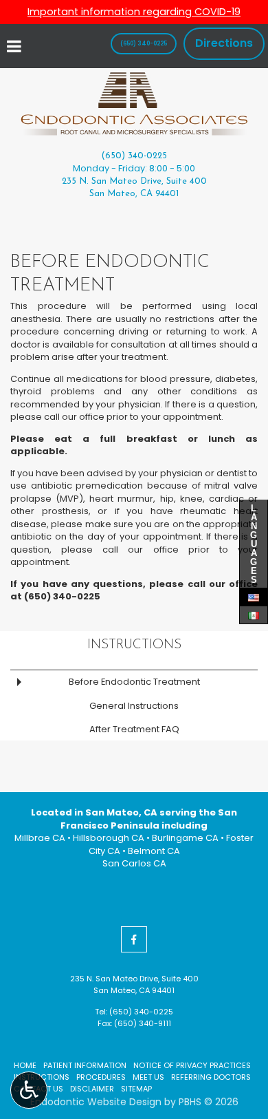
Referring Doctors (211, 1077)
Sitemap (136, 1088)
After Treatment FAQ (134, 729)
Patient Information (84, 1065)
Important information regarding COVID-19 (134, 12)
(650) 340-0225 (134, 155)
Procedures (101, 1077)
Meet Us (148, 1077)
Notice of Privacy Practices (192, 1065)
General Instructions (134, 705)
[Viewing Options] (28, 1090)
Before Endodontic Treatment (134, 681)
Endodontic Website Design (95, 1102)
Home (25, 1065)
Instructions (134, 645)
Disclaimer (92, 1088)
